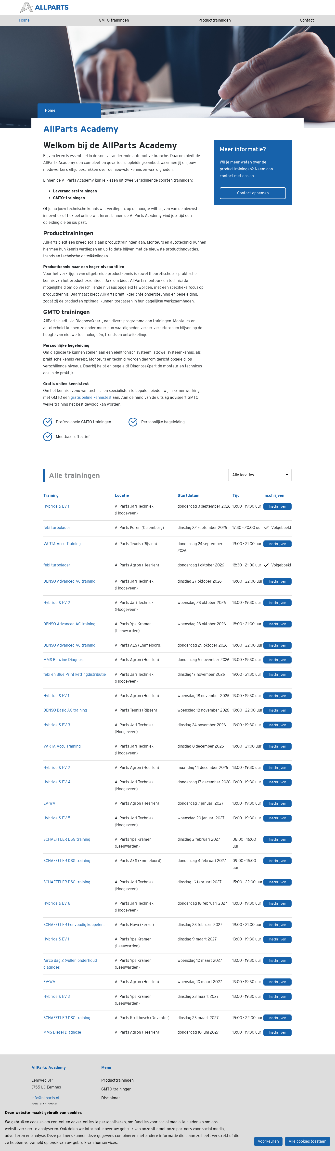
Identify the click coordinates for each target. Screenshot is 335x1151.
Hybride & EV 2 (56, 602)
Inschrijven (277, 506)
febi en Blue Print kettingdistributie (74, 674)
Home (24, 20)
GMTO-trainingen (114, 20)
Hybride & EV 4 (56, 782)
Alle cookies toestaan (307, 1141)
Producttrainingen (214, 20)
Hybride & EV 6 (56, 903)
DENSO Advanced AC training (69, 581)
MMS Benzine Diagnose (64, 659)
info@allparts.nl (45, 1098)
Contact (307, 20)
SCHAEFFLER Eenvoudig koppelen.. (74, 924)
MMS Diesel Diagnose (62, 1032)
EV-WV (49, 803)
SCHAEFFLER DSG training (66, 839)
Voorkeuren (268, 1141)
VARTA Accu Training (62, 543)
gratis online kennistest (91, 397)
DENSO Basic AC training (65, 710)
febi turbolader (56, 527)
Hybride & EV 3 (56, 725)
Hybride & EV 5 (56, 818)
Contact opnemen (253, 193)
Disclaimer (110, 1098)
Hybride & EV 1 (56, 506)
